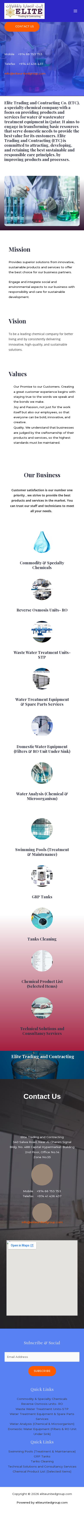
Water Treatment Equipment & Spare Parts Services (42, 702)
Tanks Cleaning (42, 939)
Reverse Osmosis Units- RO (42, 610)
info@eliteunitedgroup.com (24, 73)
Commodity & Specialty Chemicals (42, 565)
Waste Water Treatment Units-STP (42, 655)
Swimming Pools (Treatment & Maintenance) (42, 852)
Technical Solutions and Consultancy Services (42, 1031)
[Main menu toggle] (75, 11)
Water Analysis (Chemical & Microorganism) (42, 796)
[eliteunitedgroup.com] (24, 11)
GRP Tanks (42, 896)
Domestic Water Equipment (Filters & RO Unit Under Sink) (42, 749)
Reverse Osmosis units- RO (42, 1403)
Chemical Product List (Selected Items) (42, 984)
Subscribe (42, 1371)
